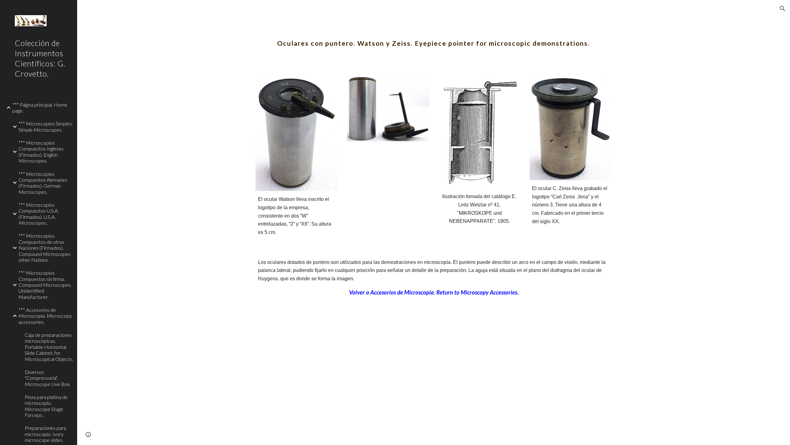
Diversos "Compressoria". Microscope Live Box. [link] (47, 378)
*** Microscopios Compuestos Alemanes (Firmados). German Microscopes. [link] (43, 183)
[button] (782, 8)
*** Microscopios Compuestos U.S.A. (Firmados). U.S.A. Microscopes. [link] (39, 214)
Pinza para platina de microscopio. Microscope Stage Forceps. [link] (46, 406)
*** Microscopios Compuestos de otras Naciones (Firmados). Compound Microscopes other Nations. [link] (45, 247)
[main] (434, 38)
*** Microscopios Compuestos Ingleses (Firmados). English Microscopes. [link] (41, 151)
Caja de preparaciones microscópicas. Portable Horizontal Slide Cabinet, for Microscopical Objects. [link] (49, 347)
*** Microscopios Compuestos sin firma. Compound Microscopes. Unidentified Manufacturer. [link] (45, 284)
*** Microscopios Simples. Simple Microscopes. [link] (46, 126)
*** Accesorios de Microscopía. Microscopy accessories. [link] (45, 316)
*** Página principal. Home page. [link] (39, 107)
